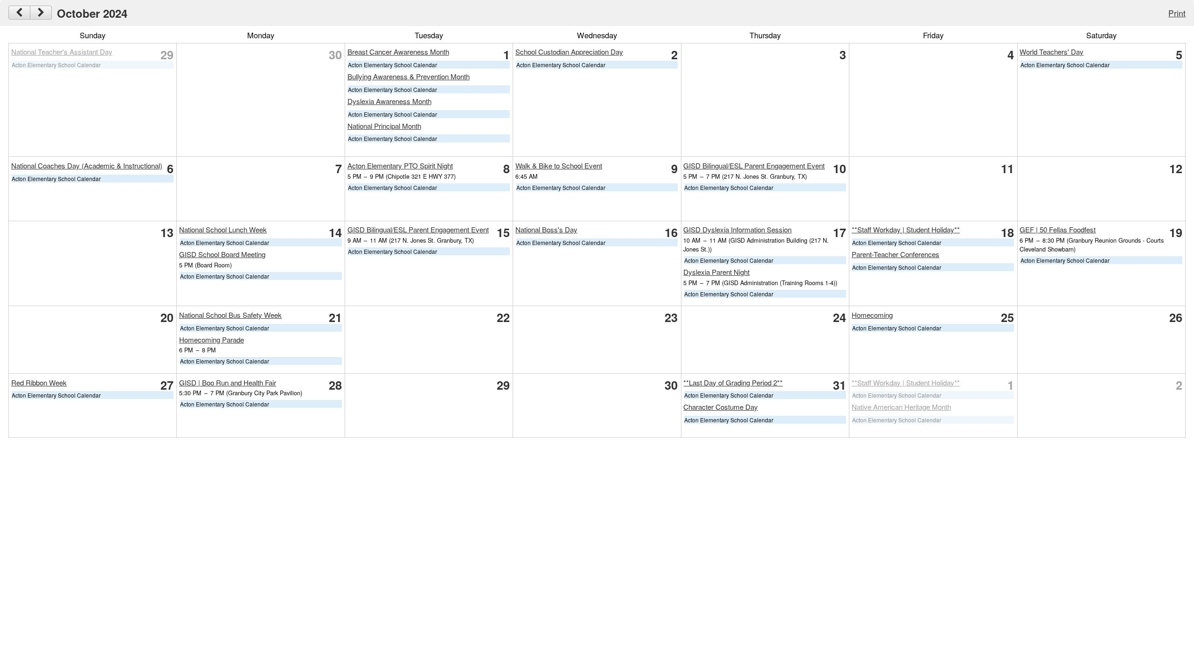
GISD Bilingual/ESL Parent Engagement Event (754, 165)
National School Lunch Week (223, 229)
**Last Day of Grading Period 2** (733, 382)
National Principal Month (384, 126)
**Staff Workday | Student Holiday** (906, 229)
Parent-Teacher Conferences (895, 254)
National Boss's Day (546, 229)
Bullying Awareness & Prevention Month (408, 76)
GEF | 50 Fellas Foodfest (1058, 229)
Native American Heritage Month (901, 407)
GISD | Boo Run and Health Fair (227, 382)
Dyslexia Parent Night (716, 272)
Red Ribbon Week (39, 382)
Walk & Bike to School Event (558, 165)
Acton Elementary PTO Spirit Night (400, 165)
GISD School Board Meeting (222, 254)
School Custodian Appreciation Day (569, 51)
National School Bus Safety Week (230, 315)
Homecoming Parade (211, 339)
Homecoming (872, 315)
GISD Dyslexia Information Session (737, 229)
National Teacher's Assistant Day (61, 51)
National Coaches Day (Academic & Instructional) (86, 165)
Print (1177, 13)
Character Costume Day (720, 407)
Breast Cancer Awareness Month (398, 51)
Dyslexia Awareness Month (389, 101)
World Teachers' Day (1051, 51)
